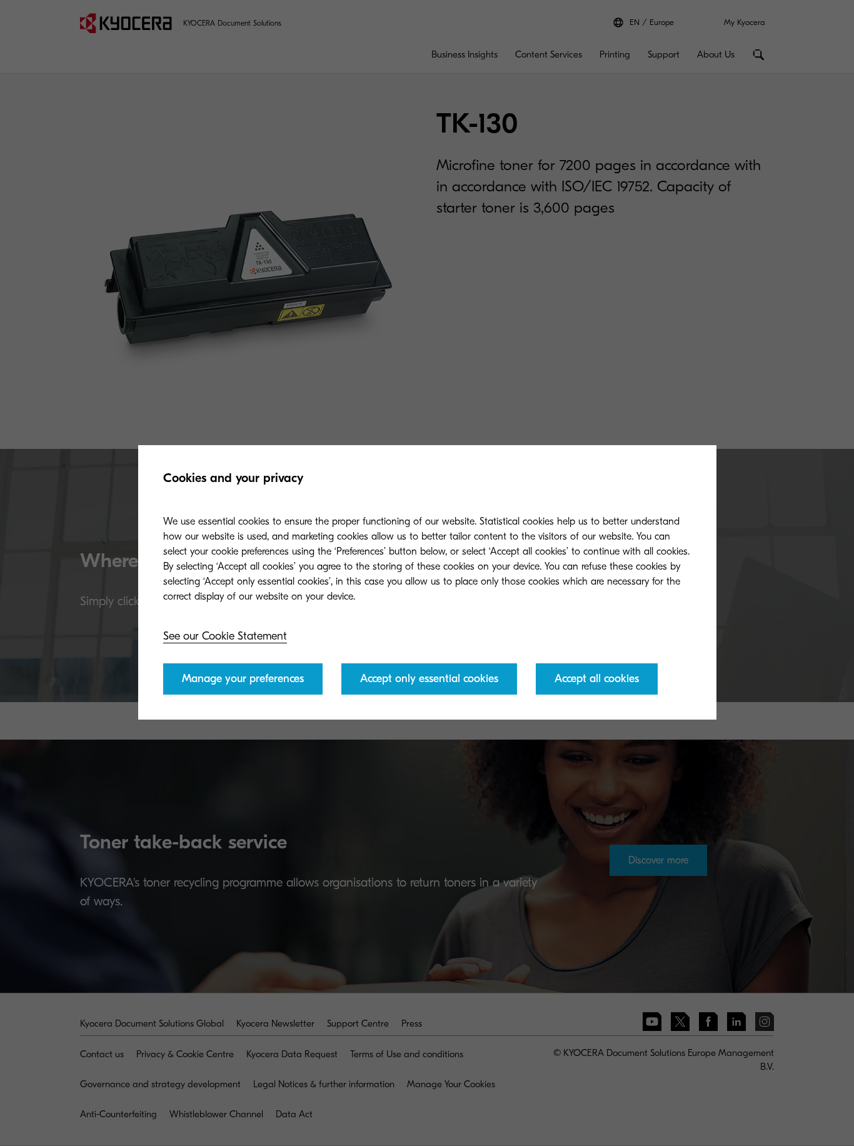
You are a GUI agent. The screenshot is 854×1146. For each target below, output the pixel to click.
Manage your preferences (243, 678)
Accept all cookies (597, 678)
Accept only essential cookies (429, 678)
